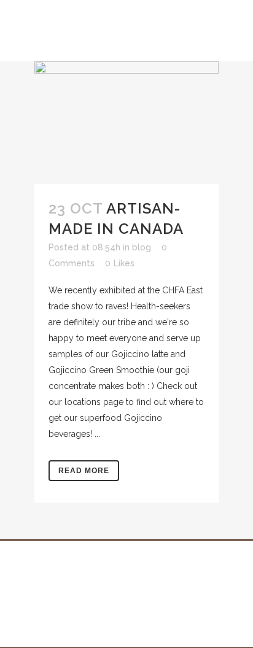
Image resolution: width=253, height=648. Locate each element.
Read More (83, 470)
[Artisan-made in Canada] (126, 122)
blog (141, 247)
